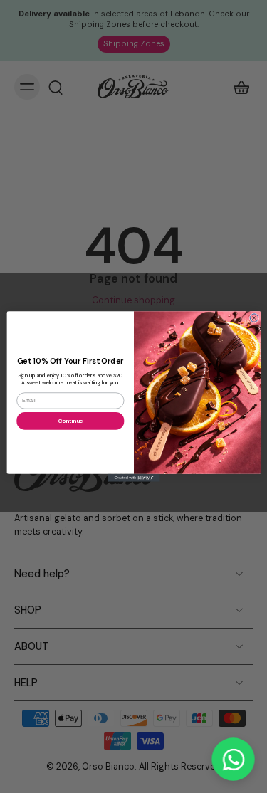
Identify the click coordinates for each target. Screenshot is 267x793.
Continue (70, 421)
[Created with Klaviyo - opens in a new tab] (133, 478)
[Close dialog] (254, 318)
